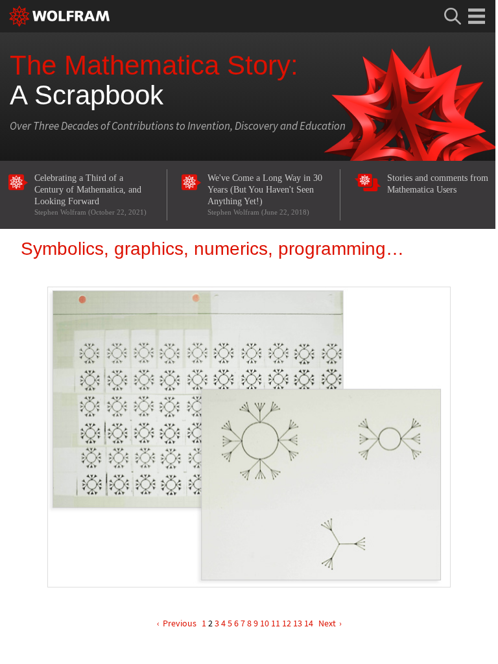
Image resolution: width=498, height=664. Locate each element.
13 (297, 623)
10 (264, 623)
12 (286, 623)
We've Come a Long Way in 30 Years (265, 194)
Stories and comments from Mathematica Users (437, 184)
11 (275, 623)
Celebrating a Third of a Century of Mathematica (90, 194)
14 (308, 623)
